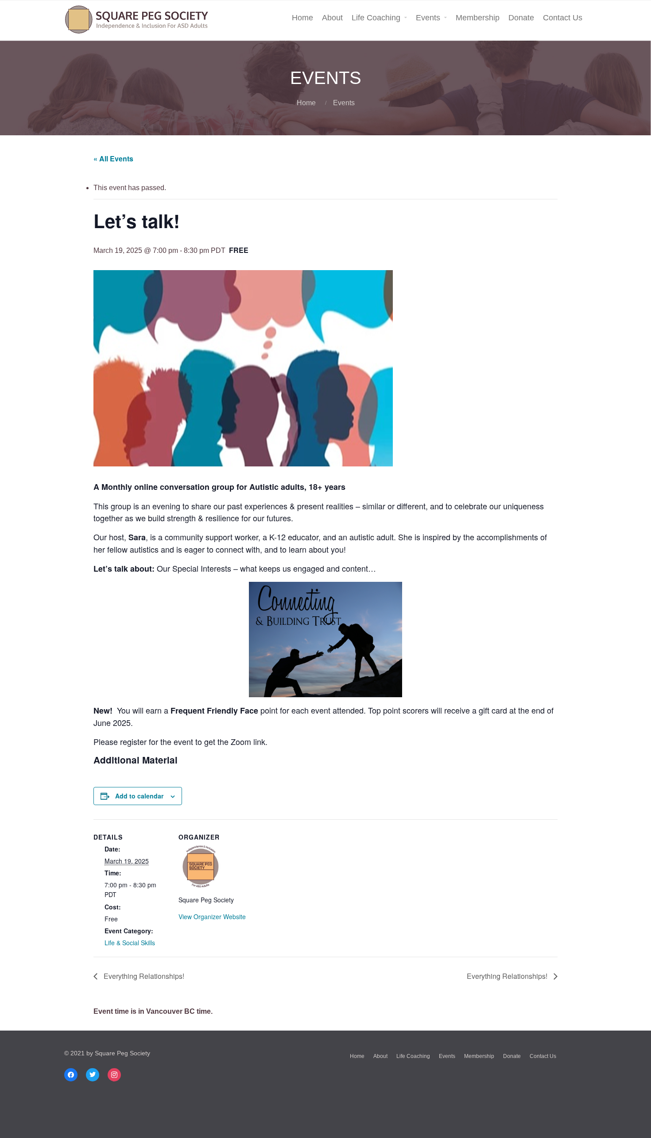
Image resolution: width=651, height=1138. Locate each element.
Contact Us (562, 17)
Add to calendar (139, 795)
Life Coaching (376, 17)
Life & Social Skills (130, 942)
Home (302, 17)
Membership (478, 17)
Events (428, 17)
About (332, 17)
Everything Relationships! (143, 976)
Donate (521, 17)
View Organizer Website (212, 916)
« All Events (113, 158)
